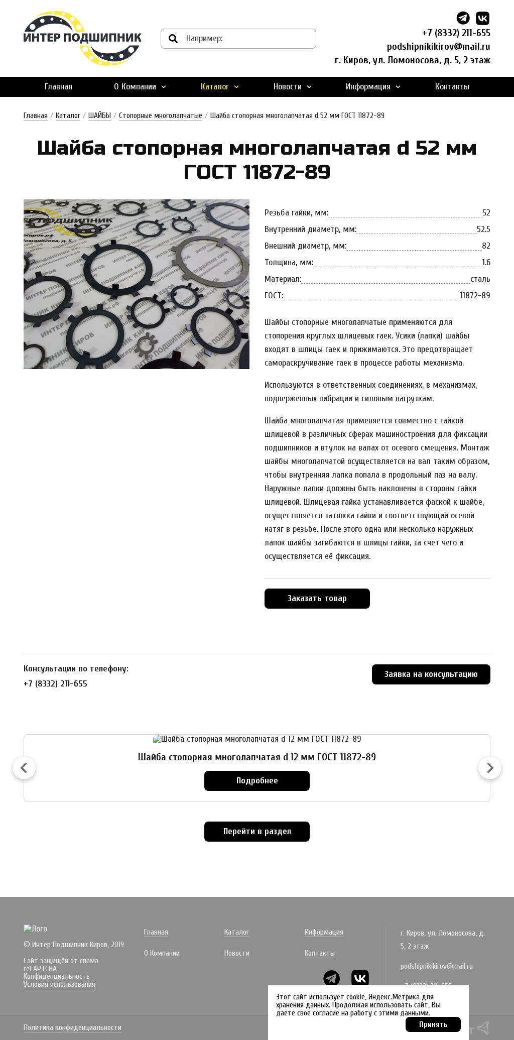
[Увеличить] (136, 284)
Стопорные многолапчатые (160, 115)
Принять (433, 1024)
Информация (368, 86)
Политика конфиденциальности (72, 1028)
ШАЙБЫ (99, 115)
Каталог (215, 86)
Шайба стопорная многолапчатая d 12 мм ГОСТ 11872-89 (257, 757)
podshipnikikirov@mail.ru (438, 46)
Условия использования (59, 984)
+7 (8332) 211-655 (456, 33)
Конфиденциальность (57, 976)
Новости (288, 86)
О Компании (135, 86)
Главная (58, 86)
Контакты (452, 86)
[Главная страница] (83, 38)
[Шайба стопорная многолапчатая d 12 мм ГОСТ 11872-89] (257, 739)
